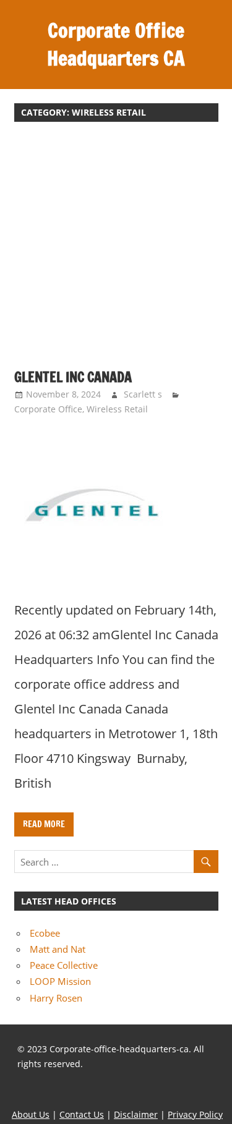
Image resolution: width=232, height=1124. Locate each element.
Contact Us (81, 1114)
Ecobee (45, 933)
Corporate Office (48, 409)
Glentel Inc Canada (73, 376)
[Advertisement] (116, 252)
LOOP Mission (60, 981)
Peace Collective (64, 965)
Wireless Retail (117, 409)
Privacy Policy (195, 1114)
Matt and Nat (57, 949)
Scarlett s (143, 394)
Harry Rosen (56, 998)
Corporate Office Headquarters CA (116, 44)
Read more (44, 824)
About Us (30, 1114)
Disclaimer (136, 1114)
